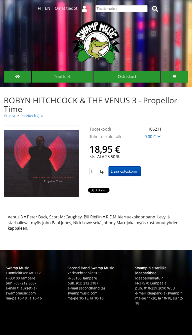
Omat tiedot (66, 8)
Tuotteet (62, 76)
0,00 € (150, 136)
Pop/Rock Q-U (31, 115)
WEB (171, 288)
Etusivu (10, 115)
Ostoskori (127, 76)
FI (39, 8)
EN (47, 8)
